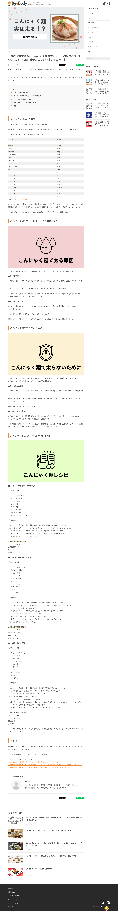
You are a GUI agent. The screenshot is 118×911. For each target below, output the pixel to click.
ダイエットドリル (93, 32)
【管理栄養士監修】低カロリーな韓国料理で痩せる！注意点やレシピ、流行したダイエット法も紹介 (41, 768)
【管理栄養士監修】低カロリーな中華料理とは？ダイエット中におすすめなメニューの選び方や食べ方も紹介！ (45, 765)
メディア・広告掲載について (15, 895)
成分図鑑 (90, 42)
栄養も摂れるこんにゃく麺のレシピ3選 (25, 102)
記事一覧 (90, 13)
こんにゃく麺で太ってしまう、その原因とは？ (27, 96)
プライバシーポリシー (13, 903)
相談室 (90, 37)
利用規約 (10, 906)
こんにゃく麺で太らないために (23, 99)
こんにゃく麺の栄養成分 (21, 92)
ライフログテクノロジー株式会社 (21, 199)
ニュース (90, 18)
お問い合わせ (11, 892)
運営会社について (12, 899)
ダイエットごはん (13, 65)
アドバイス (91, 23)
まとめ (16, 106)
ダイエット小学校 (93, 27)
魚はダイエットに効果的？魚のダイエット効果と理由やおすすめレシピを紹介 (34, 762)
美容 (89, 51)
